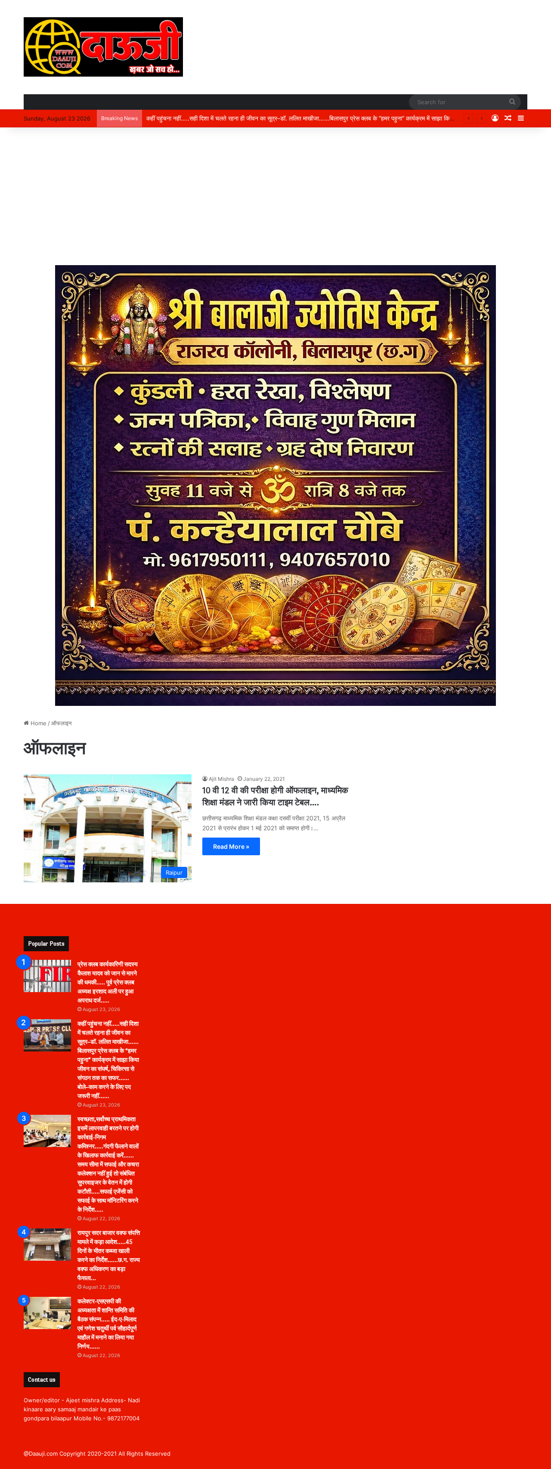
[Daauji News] (103, 47)
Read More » (231, 846)
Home (37, 723)
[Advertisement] (275, 196)
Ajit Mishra (221, 779)
